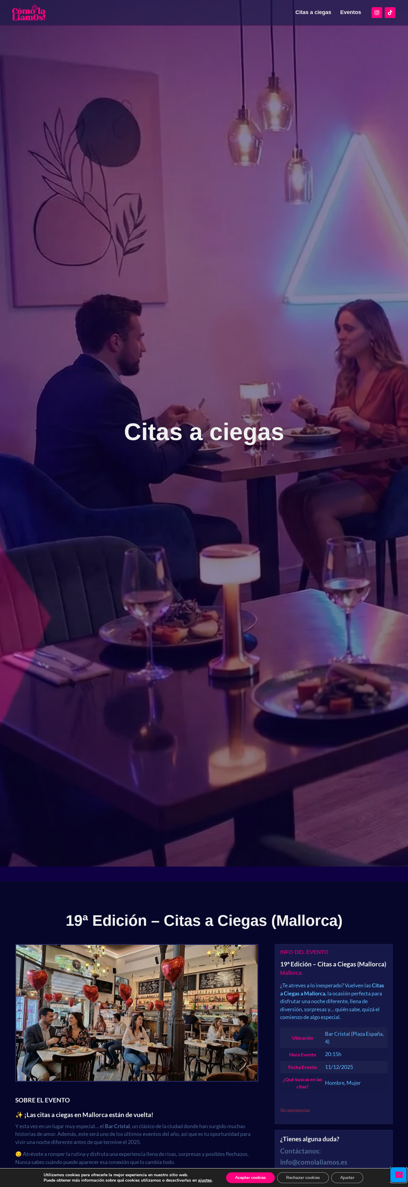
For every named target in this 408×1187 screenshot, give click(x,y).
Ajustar (347, 1177)
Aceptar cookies (250, 1177)
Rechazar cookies (303, 1177)
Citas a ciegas (313, 12)
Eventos (350, 12)
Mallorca (291, 973)
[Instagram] (377, 12)
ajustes (205, 1180)
